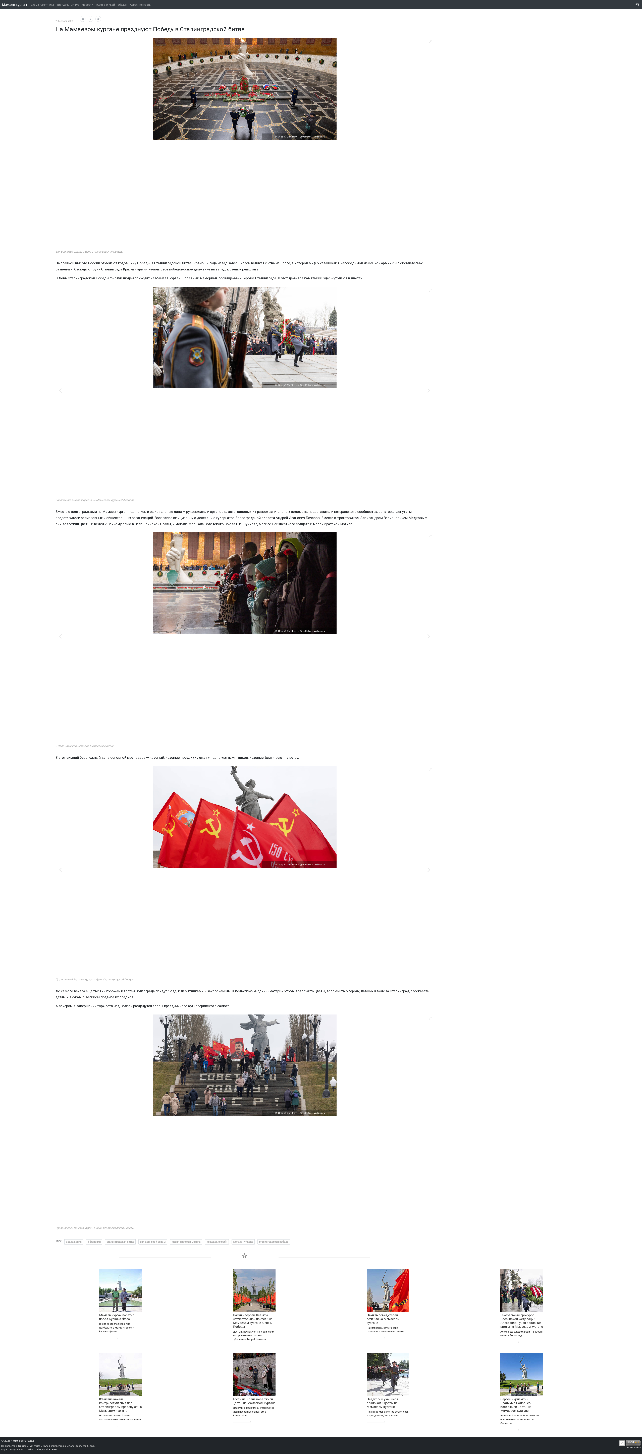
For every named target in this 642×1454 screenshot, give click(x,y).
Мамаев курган (14, 4)
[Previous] (61, 390)
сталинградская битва (120, 1241)
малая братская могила (186, 1241)
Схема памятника (42, 5)
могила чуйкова (243, 1241)
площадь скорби (216, 1241)
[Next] (428, 390)
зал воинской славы (153, 1241)
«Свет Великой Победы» (111, 5)
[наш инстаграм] (637, 4)
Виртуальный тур (68, 5)
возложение (74, 1241)
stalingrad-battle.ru (46, 1449)
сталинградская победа (273, 1241)
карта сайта (634, 1447)
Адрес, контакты (140, 5)
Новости (87, 5)
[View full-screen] (430, 42)
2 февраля (94, 1241)
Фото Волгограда (22, 1440)
